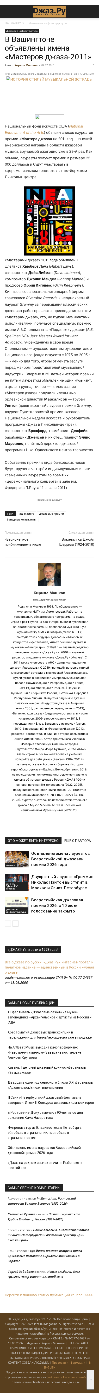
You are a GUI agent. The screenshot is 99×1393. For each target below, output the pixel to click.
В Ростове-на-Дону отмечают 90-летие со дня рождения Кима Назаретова (45, 1115)
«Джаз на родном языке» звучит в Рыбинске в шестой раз (45, 1165)
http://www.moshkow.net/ (49, 599)
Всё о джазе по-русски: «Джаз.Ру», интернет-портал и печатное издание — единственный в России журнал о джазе (49, 967)
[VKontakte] (55, 818)
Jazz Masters (26, 513)
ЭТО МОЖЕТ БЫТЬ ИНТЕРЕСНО (33, 841)
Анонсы (10, 865)
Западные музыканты (21, 519)
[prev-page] (8, 924)
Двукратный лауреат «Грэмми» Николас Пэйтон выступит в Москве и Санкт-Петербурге (62, 882)
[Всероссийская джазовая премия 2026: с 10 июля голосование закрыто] (17, 905)
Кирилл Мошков (25, 65)
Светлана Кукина (21, 1214)
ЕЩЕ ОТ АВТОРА (77, 841)
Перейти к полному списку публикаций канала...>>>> (49, 1295)
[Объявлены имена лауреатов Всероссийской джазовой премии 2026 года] (17, 859)
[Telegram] (45, 818)
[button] (8, 11)
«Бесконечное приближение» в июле (23, 542)
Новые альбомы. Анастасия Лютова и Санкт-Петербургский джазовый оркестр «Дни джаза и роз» (48, 1235)
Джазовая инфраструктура (48, 23)
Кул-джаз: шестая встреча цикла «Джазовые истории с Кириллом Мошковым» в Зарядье (45, 1256)
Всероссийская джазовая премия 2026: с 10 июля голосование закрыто (57, 905)
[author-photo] (49, 586)
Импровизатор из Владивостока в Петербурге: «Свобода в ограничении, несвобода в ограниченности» (45, 1133)
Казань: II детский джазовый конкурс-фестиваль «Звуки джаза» (47, 1069)
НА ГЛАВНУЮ (14, 23)
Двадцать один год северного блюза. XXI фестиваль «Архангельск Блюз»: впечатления (50, 1085)
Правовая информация (68, 1363)
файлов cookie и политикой (66, 1377)
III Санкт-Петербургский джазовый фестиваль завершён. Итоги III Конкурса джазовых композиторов (51, 1100)
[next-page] (15, 924)
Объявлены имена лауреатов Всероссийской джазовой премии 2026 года (60, 859)
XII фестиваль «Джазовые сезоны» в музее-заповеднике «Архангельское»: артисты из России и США (50, 1017)
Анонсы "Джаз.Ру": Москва (12, 886)
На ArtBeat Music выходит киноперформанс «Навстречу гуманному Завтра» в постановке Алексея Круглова (44, 1052)
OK (90, 1380)
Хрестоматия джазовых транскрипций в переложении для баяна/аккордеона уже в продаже (50, 1034)
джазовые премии (51, 513)
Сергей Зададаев (21, 1271)
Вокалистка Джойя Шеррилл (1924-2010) (76, 542)
